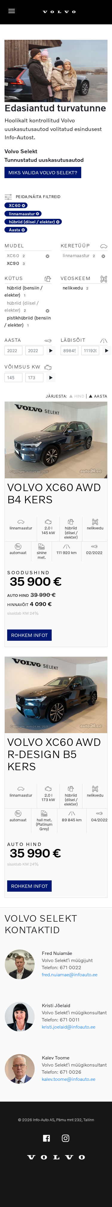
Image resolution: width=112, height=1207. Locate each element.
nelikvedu (75, 287)
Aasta (15, 229)
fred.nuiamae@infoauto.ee (69, 974)
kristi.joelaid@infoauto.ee (68, 1026)
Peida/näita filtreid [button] (37, 196)
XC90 (16, 263)
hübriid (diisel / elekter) (32, 221)
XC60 (15, 205)
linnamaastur (22, 213)
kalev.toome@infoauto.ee (68, 1079)
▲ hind (77, 396)
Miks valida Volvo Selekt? (42, 172)
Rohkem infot (29, 635)
